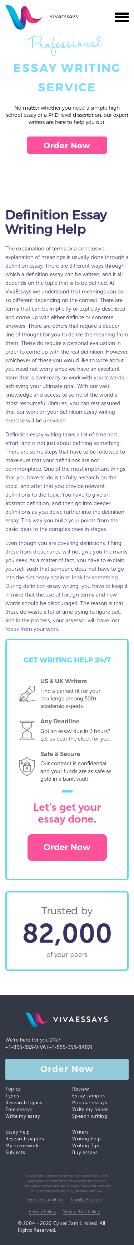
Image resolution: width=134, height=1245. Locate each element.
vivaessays (27, 17)
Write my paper (90, 1109)
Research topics (24, 1102)
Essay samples (88, 1095)
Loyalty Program (86, 1199)
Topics (13, 1089)
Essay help (17, 1132)
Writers (80, 1132)
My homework (22, 1145)
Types (12, 1095)
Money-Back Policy (81, 1211)
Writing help (86, 1138)
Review (80, 1089)
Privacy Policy (42, 1211)
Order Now (67, 145)
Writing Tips (86, 1145)
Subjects (15, 1152)
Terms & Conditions (45, 1199)
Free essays (18, 1109)
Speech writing (89, 1116)
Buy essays (85, 1152)
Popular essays (89, 1102)
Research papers (24, 1138)
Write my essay (22, 1116)
